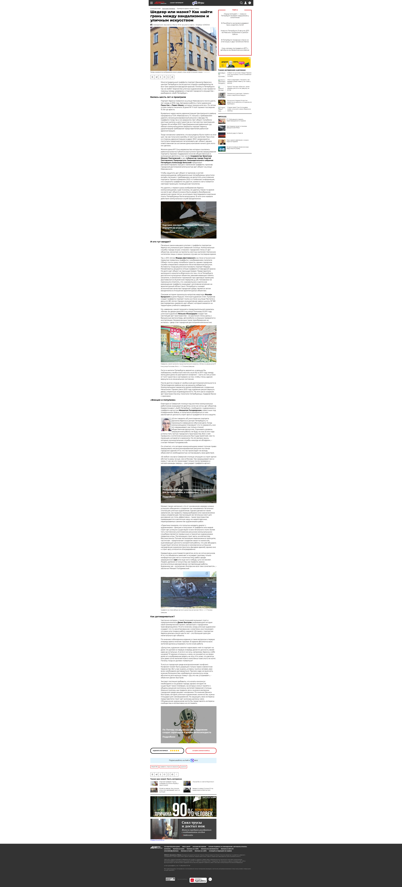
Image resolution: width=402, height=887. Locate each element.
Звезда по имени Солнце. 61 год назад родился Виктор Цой (202, 789)
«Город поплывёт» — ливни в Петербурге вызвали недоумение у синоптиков (235, 15)
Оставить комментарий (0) (201, 750)
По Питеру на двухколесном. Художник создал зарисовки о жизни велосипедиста (186, 731)
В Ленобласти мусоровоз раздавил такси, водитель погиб (235, 24)
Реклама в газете (178, 849)
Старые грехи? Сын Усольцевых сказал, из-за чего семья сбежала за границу (239, 109)
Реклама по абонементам (209, 849)
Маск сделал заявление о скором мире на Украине (238, 140)
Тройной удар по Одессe (235, 133)
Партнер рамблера (182, 879)
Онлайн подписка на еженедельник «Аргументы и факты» (227, 846)
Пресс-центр (186, 846)
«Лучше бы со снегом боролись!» (203, 782)
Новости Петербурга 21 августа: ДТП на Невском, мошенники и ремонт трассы (235, 32)
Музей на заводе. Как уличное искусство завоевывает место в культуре (169, 790)
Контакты (167, 849)
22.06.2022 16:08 (155, 8)
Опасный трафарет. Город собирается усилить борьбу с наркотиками (169, 783)
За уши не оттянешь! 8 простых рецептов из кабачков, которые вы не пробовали (239, 102)
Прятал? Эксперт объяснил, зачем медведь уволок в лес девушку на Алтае (238, 88)
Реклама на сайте (193, 849)
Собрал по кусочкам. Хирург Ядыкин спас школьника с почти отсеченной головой (239, 74)
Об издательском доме (172, 846)
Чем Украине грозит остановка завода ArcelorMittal (237, 127)
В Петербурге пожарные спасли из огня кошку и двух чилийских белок (235, 41)
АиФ (180, 366)
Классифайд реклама (171, 851)
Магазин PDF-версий (199, 846)
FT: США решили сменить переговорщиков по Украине (236, 120)
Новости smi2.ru (157, 840)
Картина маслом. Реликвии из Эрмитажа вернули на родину (185, 226)
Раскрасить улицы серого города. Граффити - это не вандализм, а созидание (188, 491)
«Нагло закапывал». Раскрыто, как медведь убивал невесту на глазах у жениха (239, 81)
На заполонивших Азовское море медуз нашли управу (238, 147)
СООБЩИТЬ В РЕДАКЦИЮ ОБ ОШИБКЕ (220, 851)
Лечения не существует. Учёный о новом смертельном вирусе (238, 94)
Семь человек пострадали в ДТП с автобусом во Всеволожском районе (235, 49)
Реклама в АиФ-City (227, 849)
